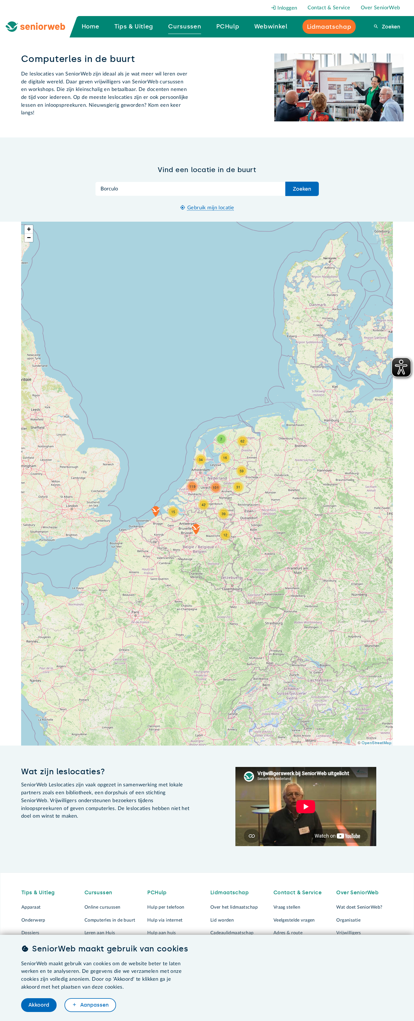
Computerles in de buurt (109, 920)
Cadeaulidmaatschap (232, 933)
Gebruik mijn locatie (210, 207)
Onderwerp (33, 920)
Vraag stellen (287, 907)
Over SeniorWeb (380, 7)
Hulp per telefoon (165, 907)
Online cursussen (102, 907)
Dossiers (30, 933)
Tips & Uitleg (38, 892)
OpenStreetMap (376, 742)
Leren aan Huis (99, 933)
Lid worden (222, 920)
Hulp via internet (164, 920)
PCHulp (157, 892)
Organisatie (348, 920)
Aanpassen (94, 1005)
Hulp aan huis (161, 933)
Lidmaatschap (229, 892)
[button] (196, 529)
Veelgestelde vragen (294, 920)
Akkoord (38, 1005)
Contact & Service (329, 7)
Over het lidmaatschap (234, 907)
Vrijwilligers (348, 933)
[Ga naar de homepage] (40, 26)
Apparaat (31, 907)
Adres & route (288, 933)
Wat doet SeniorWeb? (359, 907)
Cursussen (98, 892)
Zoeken (390, 27)
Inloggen (286, 8)
